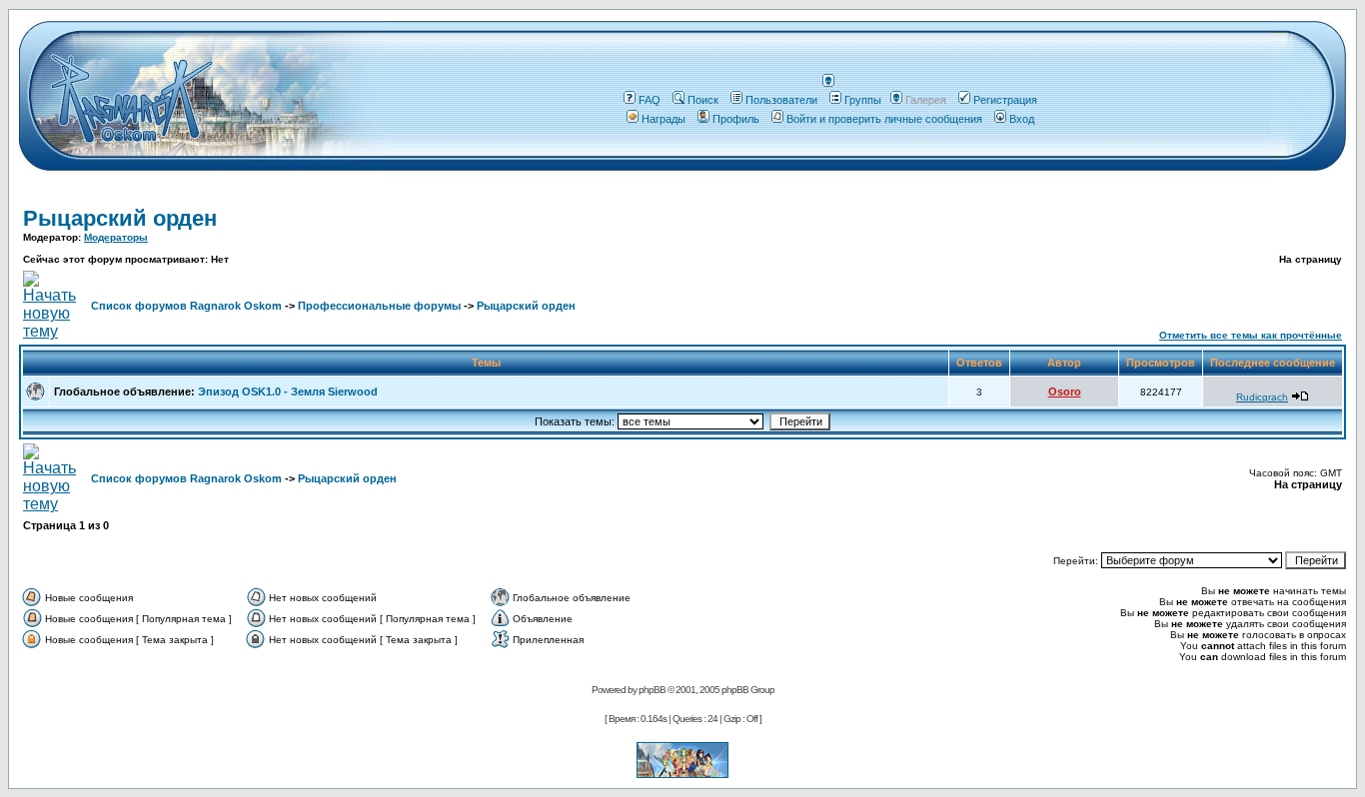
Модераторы (116, 237)
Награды (663, 119)
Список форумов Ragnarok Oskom (186, 306)
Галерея (925, 100)
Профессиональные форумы (379, 306)
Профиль (735, 119)
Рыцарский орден (120, 218)
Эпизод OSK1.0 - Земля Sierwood (288, 392)
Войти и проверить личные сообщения (884, 119)
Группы (862, 100)
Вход (1021, 119)
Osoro (1064, 392)
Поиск (702, 100)
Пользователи (781, 100)
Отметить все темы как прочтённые (1250, 335)
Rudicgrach (1262, 397)
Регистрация (1005, 100)
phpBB (652, 689)
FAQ (650, 100)
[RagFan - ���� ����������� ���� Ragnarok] (682, 772)
